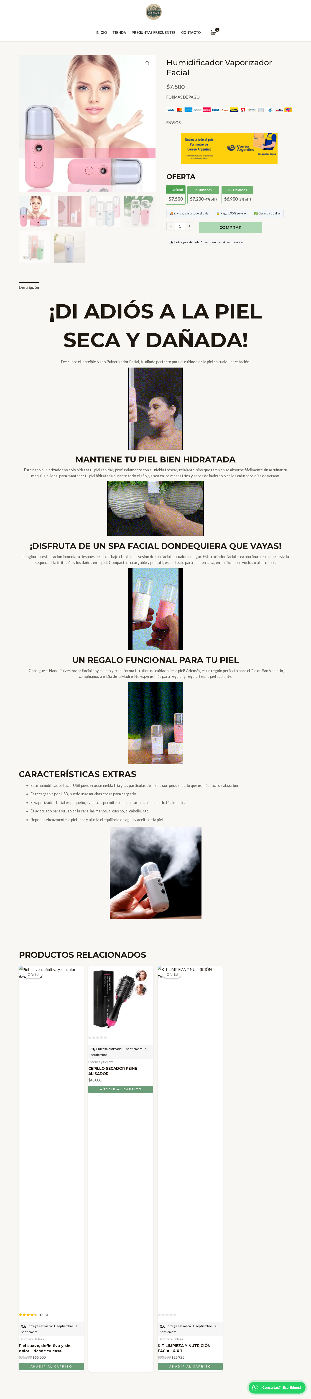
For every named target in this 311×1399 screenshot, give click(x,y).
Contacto (191, 32)
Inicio (101, 32)
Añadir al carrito (51, 1366)
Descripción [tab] (29, 287)
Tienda (119, 32)
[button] (147, 63)
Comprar (230, 227)
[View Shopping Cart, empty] (213, 32)
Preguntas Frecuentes (154, 32)
